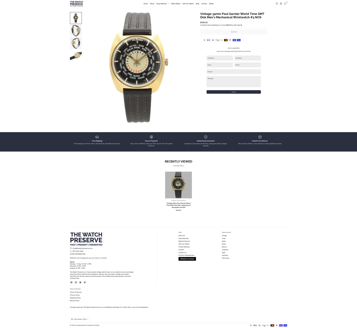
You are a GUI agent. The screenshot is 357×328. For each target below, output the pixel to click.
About (152, 4)
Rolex (224, 244)
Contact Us (182, 252)
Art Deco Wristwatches (186, 255)
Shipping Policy (75, 298)
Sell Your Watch (188, 4)
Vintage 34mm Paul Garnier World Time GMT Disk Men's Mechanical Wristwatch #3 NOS (178, 205)
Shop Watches (161, 4)
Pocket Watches (184, 247)
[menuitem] (200, 235)
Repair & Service (184, 241)
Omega (224, 235)
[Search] (277, 4)
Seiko (224, 241)
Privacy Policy (75, 295)
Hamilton (225, 255)
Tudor (224, 238)
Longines (225, 250)
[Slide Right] (190, 67)
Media (211, 4)
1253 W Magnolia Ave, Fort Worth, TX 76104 (91, 258)
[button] (277, 4)
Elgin (223, 252)
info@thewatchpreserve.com (83, 248)
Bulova (224, 247)
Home (146, 4)
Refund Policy (74, 301)
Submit (234, 92)
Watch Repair (175, 4)
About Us (181, 235)
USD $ (80, 319)
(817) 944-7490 (78, 251)
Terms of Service (76, 292)
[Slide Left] (87, 67)
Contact (204, 4)
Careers (181, 250)
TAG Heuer (225, 258)
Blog (197, 4)
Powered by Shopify (93, 325)
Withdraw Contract (187, 259)
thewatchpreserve (81, 325)
